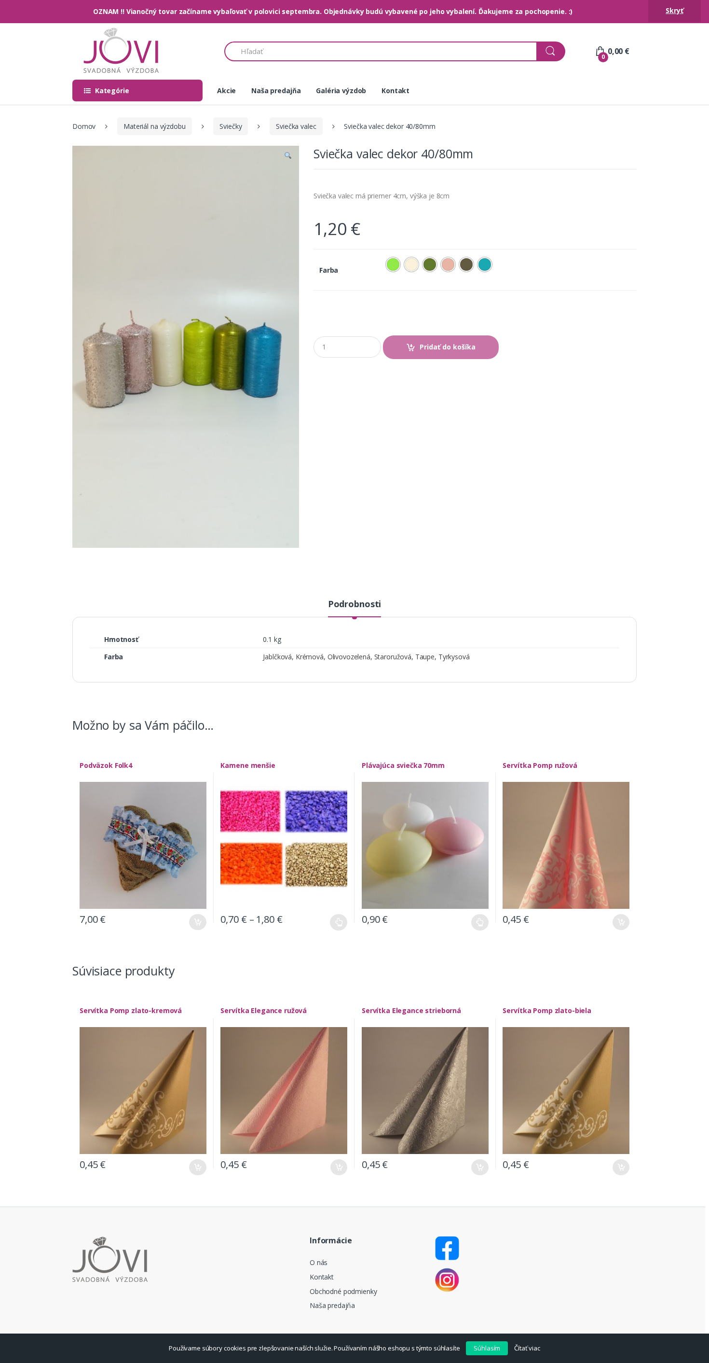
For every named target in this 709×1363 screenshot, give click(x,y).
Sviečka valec (296, 126)
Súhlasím (487, 1348)
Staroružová (392, 656)
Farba (328, 270)
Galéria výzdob (341, 90)
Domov (83, 126)
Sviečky (230, 126)
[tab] (354, 608)
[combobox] (380, 51)
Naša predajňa (275, 90)
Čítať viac (527, 1348)
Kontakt (395, 90)
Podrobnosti (354, 604)
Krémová (310, 656)
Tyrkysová (454, 656)
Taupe (425, 656)
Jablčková (277, 656)
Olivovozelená (348, 656)
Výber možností (338, 922)
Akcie (226, 90)
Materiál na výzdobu (154, 126)
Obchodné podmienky (343, 1291)
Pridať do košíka (448, 346)
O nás (318, 1262)
